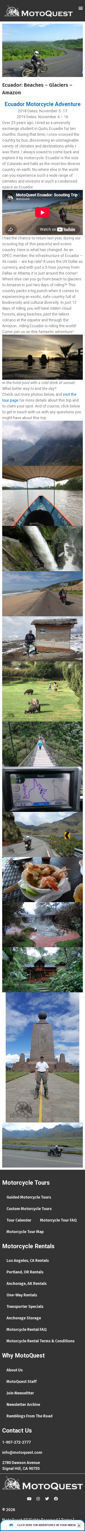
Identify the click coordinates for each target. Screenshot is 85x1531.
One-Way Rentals (22, 1295)
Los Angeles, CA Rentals (28, 1260)
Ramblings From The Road (30, 1416)
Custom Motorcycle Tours (29, 1208)
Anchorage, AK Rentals (27, 1283)
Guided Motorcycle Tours (29, 1197)
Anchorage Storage (24, 1318)
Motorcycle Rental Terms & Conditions (41, 1341)
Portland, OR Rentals (25, 1272)
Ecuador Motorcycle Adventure (43, 104)
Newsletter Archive (23, 1404)
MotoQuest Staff (22, 1381)
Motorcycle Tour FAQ (58, 1220)
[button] (80, 7)
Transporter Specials (25, 1306)
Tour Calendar (19, 1220)
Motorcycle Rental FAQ (27, 1329)
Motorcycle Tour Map (25, 1231)
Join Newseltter (20, 1393)
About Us (15, 1370)
